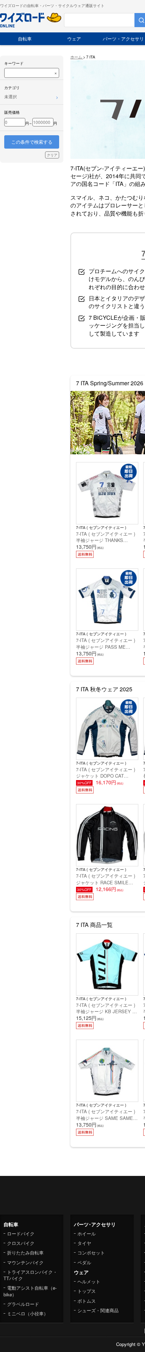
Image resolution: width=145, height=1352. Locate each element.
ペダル (84, 1262)
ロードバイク (20, 1233)
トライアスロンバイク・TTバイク (30, 1275)
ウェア (74, 38)
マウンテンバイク (25, 1262)
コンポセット (91, 1252)
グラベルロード (23, 1304)
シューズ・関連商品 (98, 1310)
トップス (86, 1291)
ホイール (86, 1233)
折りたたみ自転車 (25, 1252)
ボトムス (86, 1300)
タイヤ (84, 1243)
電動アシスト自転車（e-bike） (30, 1290)
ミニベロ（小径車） (27, 1313)
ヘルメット (88, 1281)
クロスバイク (20, 1243)
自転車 (25, 38)
